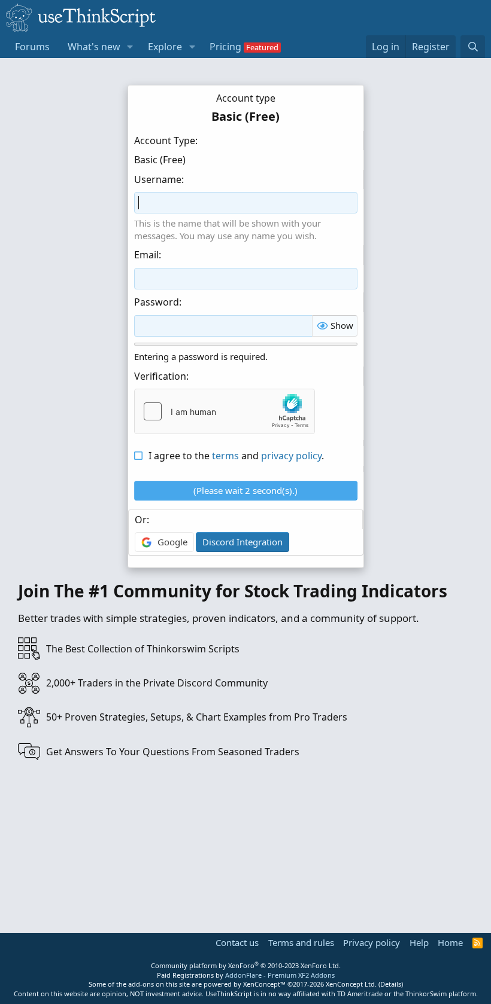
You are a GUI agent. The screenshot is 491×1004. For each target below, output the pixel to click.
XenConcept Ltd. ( (353, 983)
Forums (32, 46)
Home (450, 942)
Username (157, 179)
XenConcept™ (264, 983)
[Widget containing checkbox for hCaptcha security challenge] (224, 411)
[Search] (472, 46)
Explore (165, 46)
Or (141, 519)
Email (146, 254)
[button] (130, 46)
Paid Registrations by (246, 975)
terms (225, 455)
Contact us (237, 942)
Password (156, 302)
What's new (94, 46)
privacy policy (291, 455)
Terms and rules (301, 942)
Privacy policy (371, 942)
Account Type (164, 140)
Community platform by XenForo (246, 965)
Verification (160, 376)
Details (390, 983)
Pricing (225, 46)
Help (419, 942)
